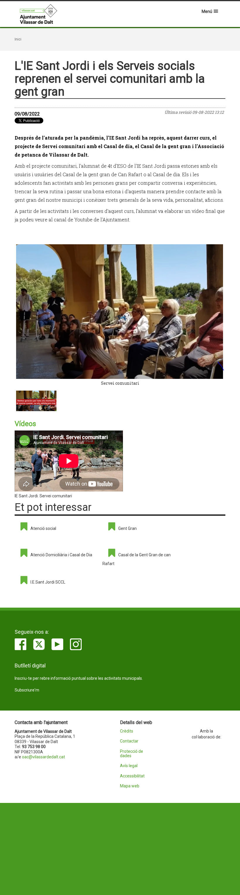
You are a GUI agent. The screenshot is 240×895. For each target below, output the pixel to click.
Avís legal (129, 766)
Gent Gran (127, 528)
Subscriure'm (27, 690)
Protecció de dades (131, 753)
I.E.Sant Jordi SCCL (47, 582)
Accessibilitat (132, 776)
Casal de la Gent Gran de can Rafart (136, 559)
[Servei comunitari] (120, 311)
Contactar (129, 741)
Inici (18, 39)
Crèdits (126, 731)
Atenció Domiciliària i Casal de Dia (61, 554)
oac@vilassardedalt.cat (43, 757)
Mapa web (129, 786)
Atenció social (43, 528)
